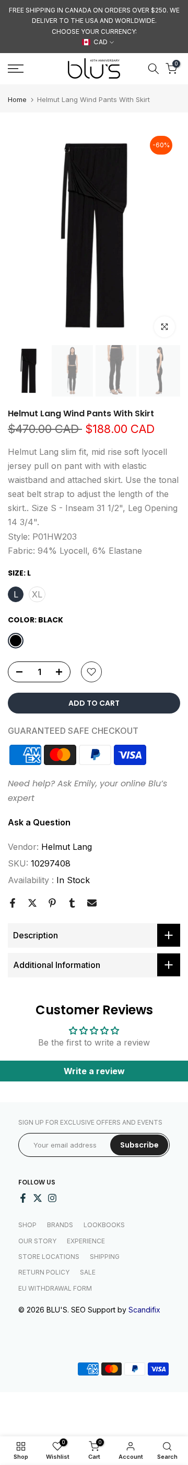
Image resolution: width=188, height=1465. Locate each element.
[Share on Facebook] (12, 903)
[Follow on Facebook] (23, 1198)
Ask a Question (39, 822)
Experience (86, 1241)
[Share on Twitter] (32, 903)
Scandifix (144, 1309)
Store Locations (48, 1256)
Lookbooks (104, 1225)
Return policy (43, 1272)
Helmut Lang (66, 847)
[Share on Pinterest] (52, 903)
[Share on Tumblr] (72, 903)
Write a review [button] (94, 1071)
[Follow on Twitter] (37, 1198)
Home (17, 99)
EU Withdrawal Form (55, 1288)
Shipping (105, 1256)
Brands (60, 1225)
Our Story (37, 1241)
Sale (88, 1272)
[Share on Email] (92, 903)
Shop (27, 1225)
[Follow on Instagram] (52, 1198)
